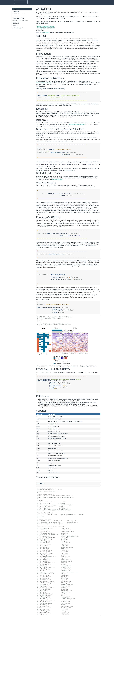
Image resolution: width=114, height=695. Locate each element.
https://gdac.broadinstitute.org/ (77, 124)
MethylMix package (57, 179)
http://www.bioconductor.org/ (43, 82)
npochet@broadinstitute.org (45, 26)
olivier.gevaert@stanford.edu (46, 27)
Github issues (45, 32)
